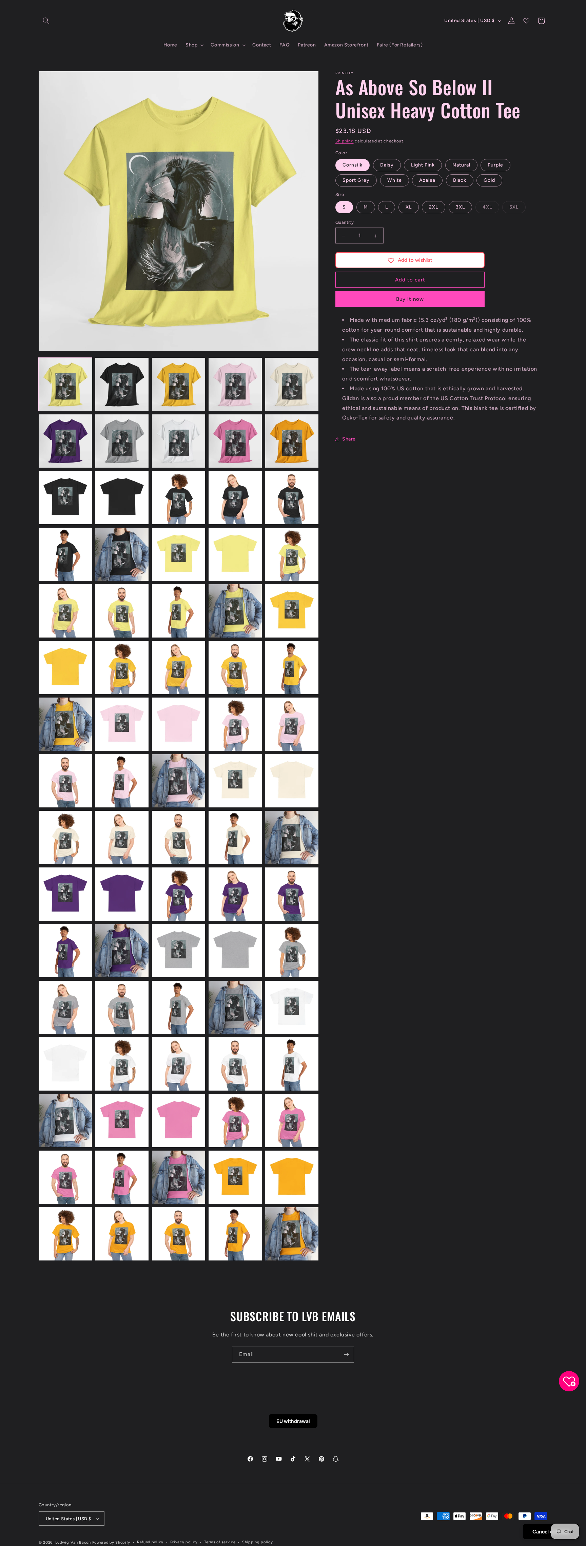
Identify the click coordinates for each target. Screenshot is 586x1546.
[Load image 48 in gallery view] (178, 894)
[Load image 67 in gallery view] (122, 1120)
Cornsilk (353, 165)
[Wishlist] (526, 20)
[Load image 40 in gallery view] (291, 780)
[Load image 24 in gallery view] (235, 611)
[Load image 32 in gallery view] (122, 724)
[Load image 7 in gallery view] (122, 441)
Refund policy (150, 1542)
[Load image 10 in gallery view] (291, 441)
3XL (460, 207)
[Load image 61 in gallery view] (65, 1064)
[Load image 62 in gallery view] (122, 1064)
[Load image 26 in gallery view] (65, 667)
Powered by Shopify (111, 1542)
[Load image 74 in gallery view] (235, 1177)
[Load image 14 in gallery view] (235, 497)
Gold (489, 180)
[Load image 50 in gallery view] (291, 894)
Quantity (344, 222)
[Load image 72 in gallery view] (122, 1177)
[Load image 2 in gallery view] (122, 384)
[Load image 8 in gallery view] (178, 441)
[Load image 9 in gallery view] (235, 441)
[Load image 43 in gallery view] (178, 837)
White (394, 180)
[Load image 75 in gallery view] (291, 1177)
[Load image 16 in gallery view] (65, 554)
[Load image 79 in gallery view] (235, 1233)
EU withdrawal (293, 1421)
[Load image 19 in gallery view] (235, 554)
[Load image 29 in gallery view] (235, 667)
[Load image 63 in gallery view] (178, 1064)
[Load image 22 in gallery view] (122, 611)
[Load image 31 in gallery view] (65, 724)
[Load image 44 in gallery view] (235, 837)
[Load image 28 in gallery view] (178, 667)
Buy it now (410, 299)
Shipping (344, 141)
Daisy (387, 165)
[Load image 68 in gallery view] (178, 1120)
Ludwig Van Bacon (73, 1542)
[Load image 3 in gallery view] (178, 384)
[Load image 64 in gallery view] (235, 1064)
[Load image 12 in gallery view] (122, 497)
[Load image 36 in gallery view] (65, 780)
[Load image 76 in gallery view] (65, 1233)
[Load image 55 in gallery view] (291, 950)
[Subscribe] (346, 1355)
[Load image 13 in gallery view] (178, 497)
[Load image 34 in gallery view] (235, 724)
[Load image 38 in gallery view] (178, 780)
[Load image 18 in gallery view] (178, 554)
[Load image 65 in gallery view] (291, 1064)
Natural (461, 165)
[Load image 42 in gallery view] (122, 837)
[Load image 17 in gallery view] (122, 554)
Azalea (427, 180)
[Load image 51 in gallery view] (65, 950)
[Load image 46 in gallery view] (65, 894)
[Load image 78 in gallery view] (178, 1233)
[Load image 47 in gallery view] (122, 894)
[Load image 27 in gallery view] (122, 667)
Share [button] (349, 439)
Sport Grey (356, 180)
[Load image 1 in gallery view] (65, 384)
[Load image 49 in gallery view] (235, 894)
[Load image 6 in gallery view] (65, 441)
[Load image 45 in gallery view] (291, 837)
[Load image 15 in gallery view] (291, 497)
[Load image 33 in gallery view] (178, 724)
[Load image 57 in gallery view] (122, 1007)
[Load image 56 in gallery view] (65, 1007)
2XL (433, 207)
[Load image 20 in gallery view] (291, 554)
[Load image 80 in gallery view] (291, 1233)
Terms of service (219, 1542)
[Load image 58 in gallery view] (178, 1007)
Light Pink (423, 165)
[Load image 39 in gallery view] (235, 780)
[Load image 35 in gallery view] (291, 724)
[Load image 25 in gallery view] (291, 611)
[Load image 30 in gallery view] (291, 667)
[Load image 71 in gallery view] (65, 1177)
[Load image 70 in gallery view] (291, 1120)
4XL (491, 209)
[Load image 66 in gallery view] (65, 1120)
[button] (46, 20)
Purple (495, 165)
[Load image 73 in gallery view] (178, 1177)
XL (409, 207)
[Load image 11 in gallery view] (65, 497)
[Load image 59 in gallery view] (235, 1007)
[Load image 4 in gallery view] (235, 384)
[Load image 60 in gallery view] (291, 1007)
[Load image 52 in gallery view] (122, 950)
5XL (517, 209)
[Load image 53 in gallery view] (178, 950)
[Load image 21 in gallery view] (65, 611)
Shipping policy (257, 1542)
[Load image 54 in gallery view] (235, 950)
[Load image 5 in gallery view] (291, 384)
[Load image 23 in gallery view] (178, 611)
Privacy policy (184, 1542)
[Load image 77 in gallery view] (122, 1233)
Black (459, 180)
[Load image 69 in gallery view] (235, 1120)
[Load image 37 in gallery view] (122, 780)
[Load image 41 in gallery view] (65, 837)
